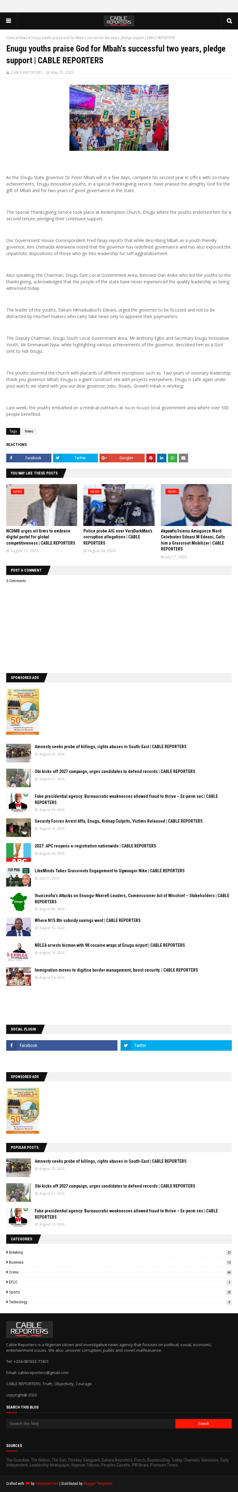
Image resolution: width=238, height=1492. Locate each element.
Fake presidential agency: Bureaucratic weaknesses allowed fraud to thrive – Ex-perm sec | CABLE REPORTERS (126, 799)
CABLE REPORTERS (26, 72)
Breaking (120, 1252)
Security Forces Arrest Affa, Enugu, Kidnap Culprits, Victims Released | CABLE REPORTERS (119, 821)
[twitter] (176, 1045)
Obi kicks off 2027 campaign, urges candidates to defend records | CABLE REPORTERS (115, 771)
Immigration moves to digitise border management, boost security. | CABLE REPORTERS (116, 970)
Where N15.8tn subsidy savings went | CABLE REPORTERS (88, 920)
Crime (120, 1272)
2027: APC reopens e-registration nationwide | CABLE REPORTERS (95, 845)
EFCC (119, 1282)
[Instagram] (61, 1059)
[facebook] (61, 1045)
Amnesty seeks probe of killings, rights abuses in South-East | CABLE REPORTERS (111, 746)
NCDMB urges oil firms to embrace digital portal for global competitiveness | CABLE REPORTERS (40, 537)
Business (120, 1262)
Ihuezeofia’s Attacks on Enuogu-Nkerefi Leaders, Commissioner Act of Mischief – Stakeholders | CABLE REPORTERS (132, 898)
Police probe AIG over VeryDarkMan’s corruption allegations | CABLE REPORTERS (117, 537)
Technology (119, 1302)
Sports (120, 1292)
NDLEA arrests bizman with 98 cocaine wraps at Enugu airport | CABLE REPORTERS (110, 945)
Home (10, 38)
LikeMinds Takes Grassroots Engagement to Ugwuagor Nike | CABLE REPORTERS (110, 870)
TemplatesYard (47, 1483)
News (23, 38)
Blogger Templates (97, 1483)
